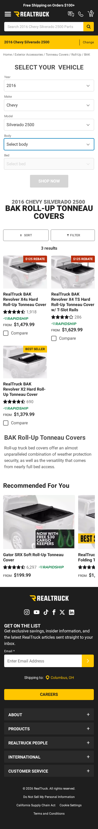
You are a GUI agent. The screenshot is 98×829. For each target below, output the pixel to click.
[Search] (88, 26)
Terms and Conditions (49, 813)
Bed (6, 155)
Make (8, 96)
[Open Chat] (71, 14)
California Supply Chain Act (35, 805)
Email (9, 651)
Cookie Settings (71, 805)
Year (7, 77)
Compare (19, 333)
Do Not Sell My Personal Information (49, 797)
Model (8, 116)
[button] (49, 714)
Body (7, 136)
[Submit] (88, 661)
